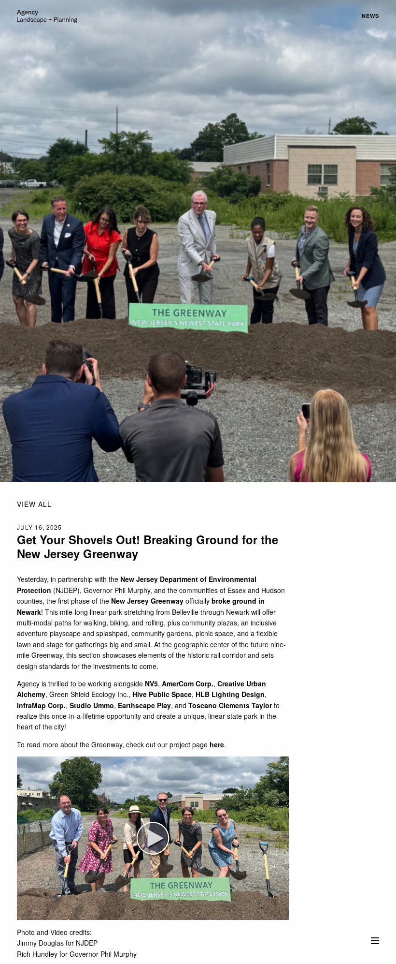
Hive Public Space (162, 694)
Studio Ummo (92, 705)
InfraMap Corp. (41, 705)
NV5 (151, 683)
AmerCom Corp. (187, 683)
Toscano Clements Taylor (230, 705)
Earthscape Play (144, 705)
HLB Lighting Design (230, 694)
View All (34, 504)
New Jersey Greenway (147, 601)
